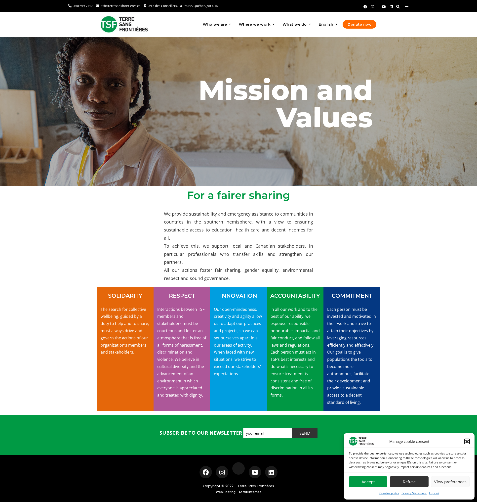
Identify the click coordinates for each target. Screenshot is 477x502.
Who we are (215, 24)
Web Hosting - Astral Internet (238, 492)
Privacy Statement (414, 493)
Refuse (409, 481)
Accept (368, 481)
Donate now (359, 24)
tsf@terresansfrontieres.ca (120, 5)
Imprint (434, 493)
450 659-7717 (83, 5)
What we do (294, 24)
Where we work (255, 24)
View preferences (450, 481)
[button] (467, 441)
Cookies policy (389, 493)
